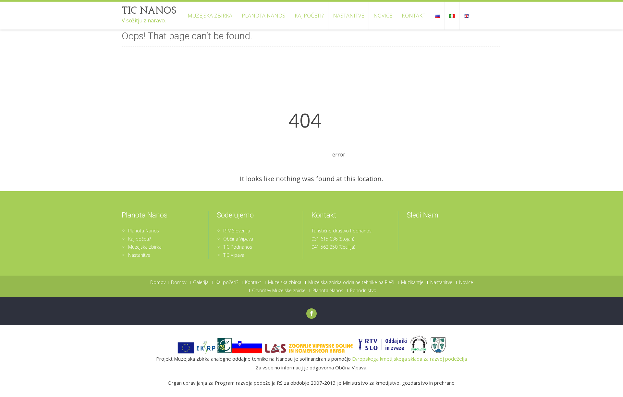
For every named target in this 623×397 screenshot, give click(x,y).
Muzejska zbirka (210, 15)
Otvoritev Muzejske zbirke (279, 290)
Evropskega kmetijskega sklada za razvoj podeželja (409, 358)
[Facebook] (311, 313)
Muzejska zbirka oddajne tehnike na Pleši (351, 282)
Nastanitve (348, 15)
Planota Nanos (263, 15)
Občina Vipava (238, 239)
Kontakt (413, 15)
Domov (157, 282)
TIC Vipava (233, 255)
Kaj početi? (309, 15)
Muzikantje (412, 282)
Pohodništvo (363, 290)
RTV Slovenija (236, 231)
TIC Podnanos (237, 247)
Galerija (201, 282)
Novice (382, 15)
